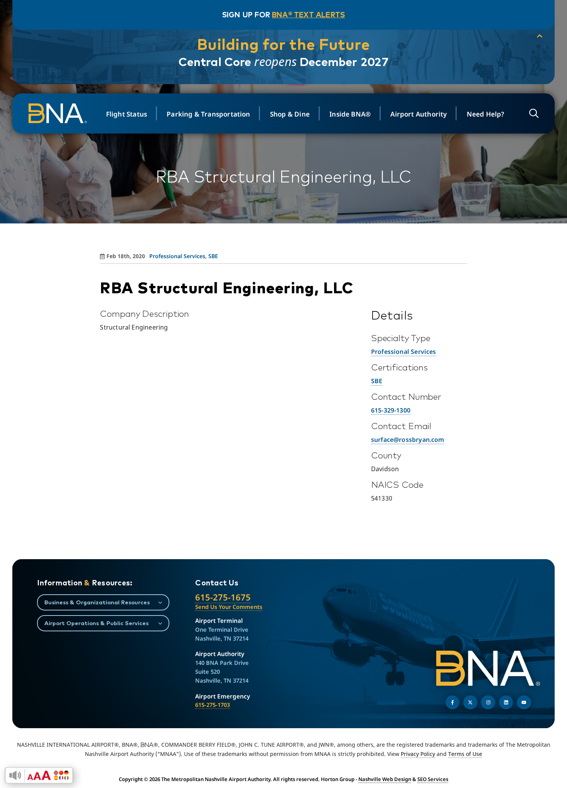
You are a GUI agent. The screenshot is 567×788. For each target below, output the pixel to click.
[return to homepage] (59, 113)
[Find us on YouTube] (524, 702)
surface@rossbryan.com (407, 439)
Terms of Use (465, 754)
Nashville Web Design (384, 779)
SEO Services (432, 779)
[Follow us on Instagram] (488, 702)
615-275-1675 (223, 597)
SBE (213, 256)
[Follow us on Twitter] (470, 702)
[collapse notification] (539, 36)
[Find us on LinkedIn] (506, 702)
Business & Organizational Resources (97, 602)
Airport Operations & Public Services (96, 623)
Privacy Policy (418, 754)
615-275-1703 (212, 705)
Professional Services (177, 256)
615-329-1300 (390, 410)
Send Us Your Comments (228, 606)
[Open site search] (534, 113)
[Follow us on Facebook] (453, 702)
